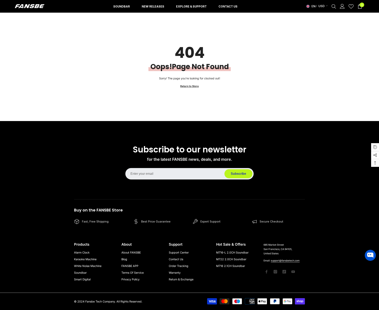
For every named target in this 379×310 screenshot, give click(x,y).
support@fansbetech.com (285, 260)
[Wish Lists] (351, 6)
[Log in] (342, 6)
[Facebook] (266, 272)
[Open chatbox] (370, 255)
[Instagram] (275, 272)
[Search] (334, 6)
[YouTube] (293, 272)
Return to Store (189, 86)
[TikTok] (284, 272)
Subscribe (238, 173)
